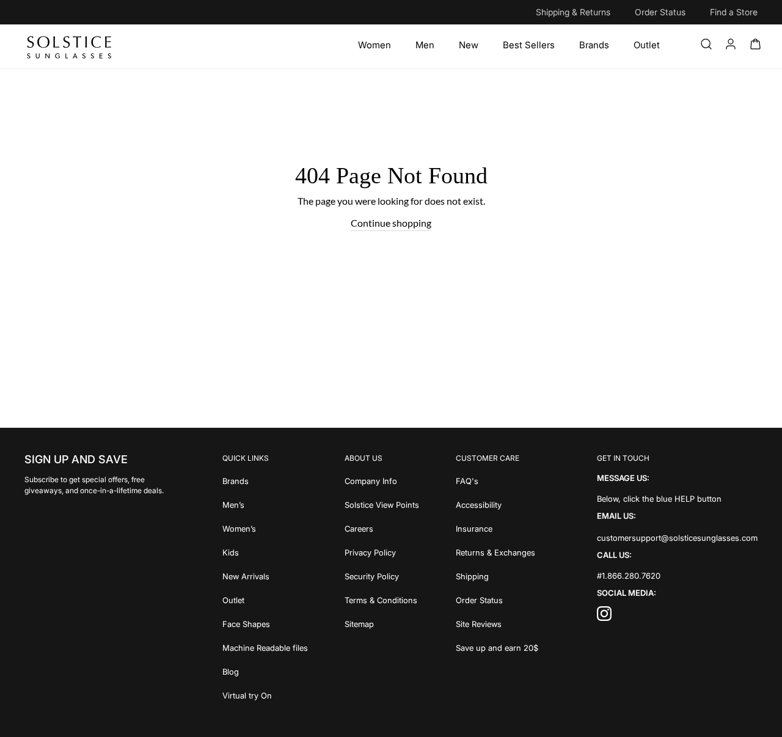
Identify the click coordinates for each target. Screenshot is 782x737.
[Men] (424, 45)
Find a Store (734, 12)
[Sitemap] (382, 623)
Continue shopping (391, 223)
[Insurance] (497, 527)
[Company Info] (382, 480)
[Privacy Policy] (382, 551)
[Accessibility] (497, 504)
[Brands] (594, 45)
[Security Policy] (382, 575)
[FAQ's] (497, 480)
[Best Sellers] (529, 45)
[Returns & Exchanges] (497, 551)
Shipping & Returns (573, 12)
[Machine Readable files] (265, 647)
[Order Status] (497, 599)
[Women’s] (265, 527)
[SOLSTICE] (69, 46)
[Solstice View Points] (382, 504)
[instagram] (604, 617)
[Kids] (265, 551)
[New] (468, 45)
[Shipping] (497, 575)
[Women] (374, 45)
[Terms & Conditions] (382, 599)
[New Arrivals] (265, 575)
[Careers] (382, 527)
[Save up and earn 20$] (497, 647)
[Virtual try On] (265, 694)
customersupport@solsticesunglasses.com (677, 538)
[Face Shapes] (265, 623)
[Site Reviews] (497, 623)
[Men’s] (265, 504)
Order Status (660, 12)
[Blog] (265, 670)
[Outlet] (647, 45)
